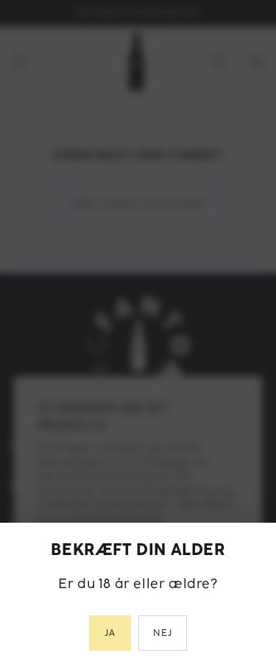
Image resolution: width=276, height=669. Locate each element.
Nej (162, 633)
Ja (110, 633)
